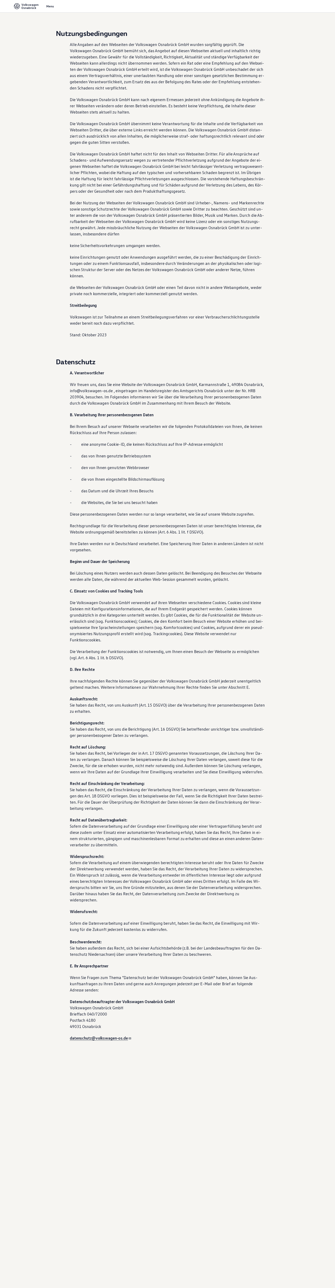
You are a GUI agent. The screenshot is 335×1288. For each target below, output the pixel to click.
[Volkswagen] (17, 6)
